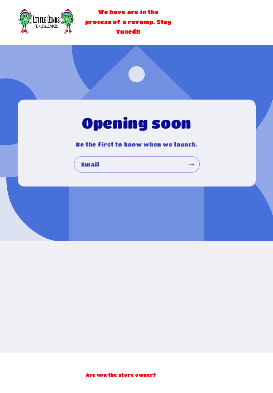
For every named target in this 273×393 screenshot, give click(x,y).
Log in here (172, 374)
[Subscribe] (191, 165)
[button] (218, 21)
